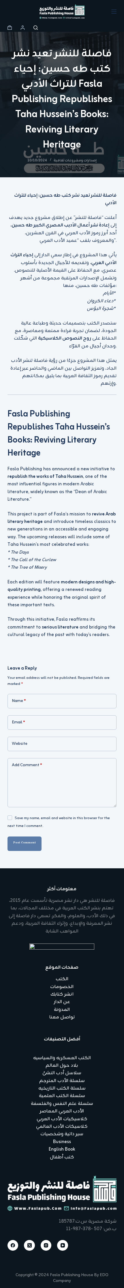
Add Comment (27, 765)
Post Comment (24, 843)
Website (19, 743)
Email (18, 722)
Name (19, 701)
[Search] (35, 27)
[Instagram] (46, 1245)
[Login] (22, 27)
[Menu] (114, 11)
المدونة (62, 1010)
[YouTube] (62, 1245)
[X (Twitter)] (29, 1245)
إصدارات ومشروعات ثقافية (75, 160)
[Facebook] (12, 1245)
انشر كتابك (62, 994)
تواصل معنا (62, 1017)
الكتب (62, 979)
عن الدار (62, 1002)
